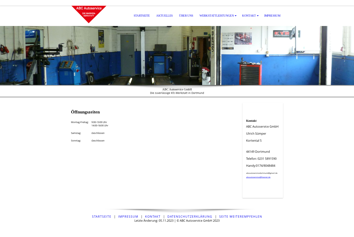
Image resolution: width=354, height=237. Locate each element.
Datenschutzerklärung (189, 216)
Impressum (272, 15)
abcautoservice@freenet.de (258, 177)
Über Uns (186, 15)
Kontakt (249, 15)
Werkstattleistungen (216, 15)
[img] (89, 16)
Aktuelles (164, 15)
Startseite (142, 15)
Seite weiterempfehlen (240, 216)
